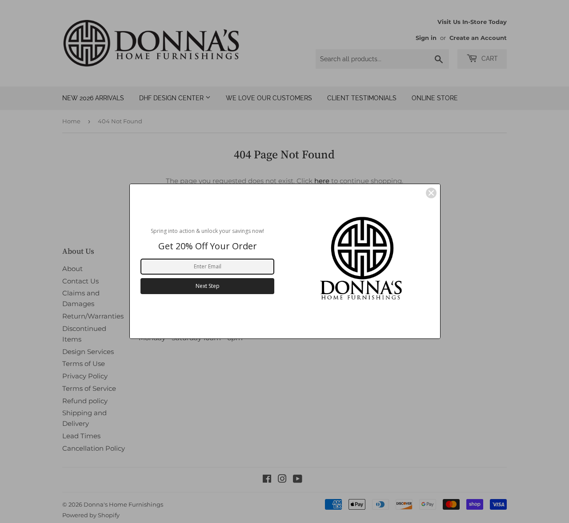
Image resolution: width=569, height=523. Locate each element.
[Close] (431, 193)
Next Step (208, 286)
